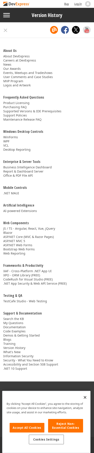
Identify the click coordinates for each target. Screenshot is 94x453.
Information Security (18, 356)
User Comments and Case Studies (28, 77)
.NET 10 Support (15, 368)
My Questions (13, 323)
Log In (78, 4)
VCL (6, 145)
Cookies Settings (46, 439)
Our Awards (12, 69)
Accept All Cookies (27, 428)
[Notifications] (88, 4)
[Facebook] (65, 30)
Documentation (14, 327)
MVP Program (13, 81)
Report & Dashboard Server (23, 171)
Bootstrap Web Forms (19, 249)
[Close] (85, 397)
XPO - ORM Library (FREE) (21, 275)
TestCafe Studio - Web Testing (25, 301)
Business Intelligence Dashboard (27, 167)
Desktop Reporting (17, 149)
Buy (66, 4)
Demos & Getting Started (21, 335)
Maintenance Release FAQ (22, 119)
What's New (12, 352)
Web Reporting (14, 253)
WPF (6, 141)
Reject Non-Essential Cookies (65, 426)
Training (9, 344)
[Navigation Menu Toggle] (6, 15)
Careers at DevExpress (19, 60)
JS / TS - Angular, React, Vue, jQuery (29, 228)
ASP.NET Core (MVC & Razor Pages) (28, 237)
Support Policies (15, 115)
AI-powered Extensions (20, 211)
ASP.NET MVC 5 (14, 241)
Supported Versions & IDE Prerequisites (32, 111)
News (7, 64)
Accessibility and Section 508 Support (30, 364)
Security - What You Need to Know (28, 360)
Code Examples (14, 331)
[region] (46, 422)
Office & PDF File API (18, 175)
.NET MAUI (11, 193)
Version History (47, 15)
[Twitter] (76, 30)
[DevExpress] (16, 4)
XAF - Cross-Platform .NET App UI (27, 271)
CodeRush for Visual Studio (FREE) (28, 279)
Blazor (7, 233)
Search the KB (13, 319)
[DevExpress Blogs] (54, 30)
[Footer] (5, 30)
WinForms (10, 137)
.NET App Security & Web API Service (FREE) (35, 283)
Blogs (7, 339)
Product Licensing (16, 103)
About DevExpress (16, 56)
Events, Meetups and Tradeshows (27, 73)
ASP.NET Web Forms (17, 245)
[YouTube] (87, 30)
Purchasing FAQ (15, 107)
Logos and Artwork (17, 85)
